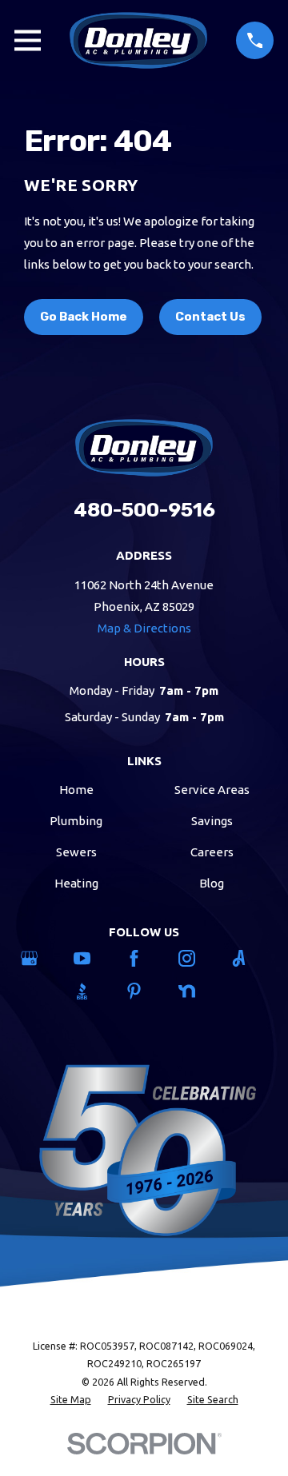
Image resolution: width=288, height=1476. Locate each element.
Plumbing (76, 821)
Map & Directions (144, 628)
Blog (211, 883)
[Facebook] (144, 958)
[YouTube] (92, 958)
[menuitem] (70, 1399)
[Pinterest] (144, 991)
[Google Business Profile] (39, 958)
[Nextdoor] (196, 991)
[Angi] (248, 958)
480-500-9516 (144, 509)
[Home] (139, 40)
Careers (212, 852)
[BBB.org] (92, 991)
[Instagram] (196, 958)
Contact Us (210, 316)
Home (76, 789)
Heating (76, 883)
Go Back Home (83, 316)
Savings (212, 821)
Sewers (76, 852)
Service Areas (212, 789)
